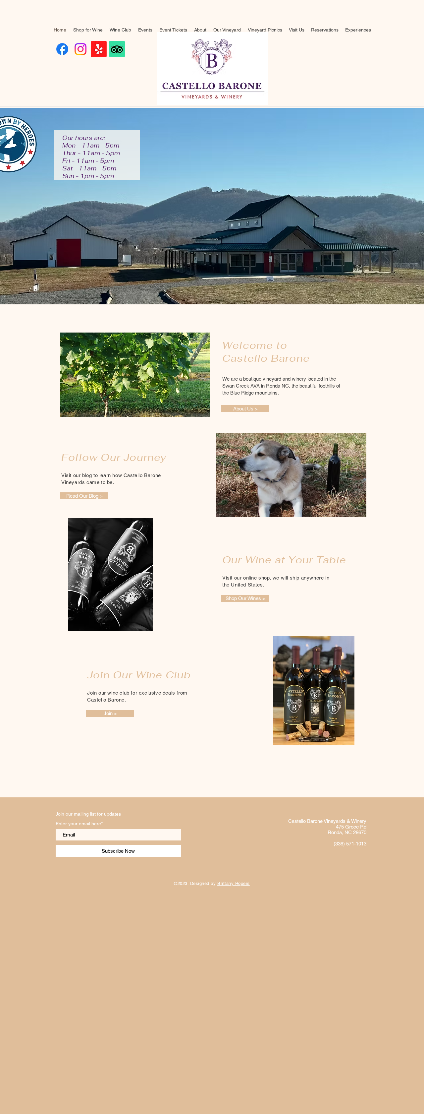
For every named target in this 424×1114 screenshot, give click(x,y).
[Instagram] (80, 49)
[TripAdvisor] (117, 49)
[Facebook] (62, 49)
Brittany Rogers (233, 883)
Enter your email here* (79, 823)
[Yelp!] (99, 49)
